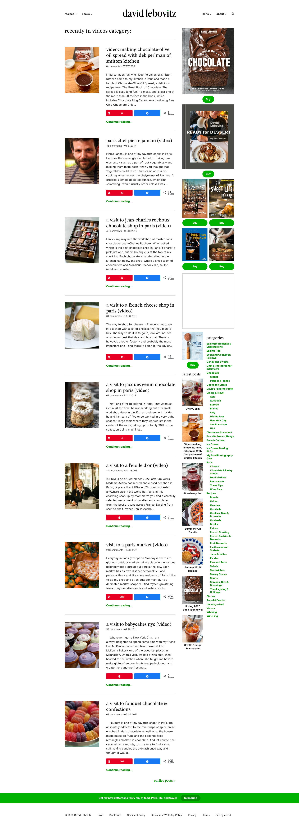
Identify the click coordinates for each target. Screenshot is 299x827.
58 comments (114, 629)
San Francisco (218, 424)
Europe (214, 404)
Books (86, 14)
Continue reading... (119, 121)
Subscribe (190, 798)
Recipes (69, 14)
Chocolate (213, 372)
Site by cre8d (223, 815)
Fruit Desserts (218, 543)
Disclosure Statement (219, 432)
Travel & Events (216, 600)
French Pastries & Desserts (220, 538)
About (220, 14)
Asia (212, 396)
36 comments (114, 145)
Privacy (192, 815)
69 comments (114, 714)
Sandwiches (217, 570)
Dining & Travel (215, 392)
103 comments (114, 470)
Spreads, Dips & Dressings (219, 584)
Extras (214, 528)
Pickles (214, 558)
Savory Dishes (218, 574)
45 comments (114, 230)
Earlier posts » (164, 780)
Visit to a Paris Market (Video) (137, 545)
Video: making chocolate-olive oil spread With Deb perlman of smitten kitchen (138, 55)
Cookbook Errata (217, 384)
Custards (215, 520)
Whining (212, 612)
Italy (212, 412)
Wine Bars (216, 489)
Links (100, 815)
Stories (211, 596)
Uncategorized (215, 604)
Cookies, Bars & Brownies (219, 515)
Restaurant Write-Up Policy (166, 815)
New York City (218, 420)
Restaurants (217, 481)
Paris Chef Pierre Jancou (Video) (139, 140)
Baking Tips (213, 350)
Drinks (214, 524)
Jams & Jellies (218, 554)
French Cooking (219, 532)
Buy (208, 99)
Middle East (217, 416)
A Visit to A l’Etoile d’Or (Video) (137, 465)
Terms (206, 815)
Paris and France (220, 380)
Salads (214, 566)
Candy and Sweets (218, 361)
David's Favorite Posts (220, 388)
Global (214, 376)
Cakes (214, 501)
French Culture (215, 440)
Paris (205, 14)
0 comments (113, 66)
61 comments (113, 316)
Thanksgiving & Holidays (219, 591)
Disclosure (115, 815)
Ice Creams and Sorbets (219, 549)
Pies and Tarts (218, 562)
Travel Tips (216, 485)
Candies (215, 505)
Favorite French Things (220, 436)
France (214, 408)
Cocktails (215, 509)
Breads (214, 497)
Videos (211, 608)
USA (212, 428)
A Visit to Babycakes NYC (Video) (138, 624)
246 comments (114, 549)
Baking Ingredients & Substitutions (219, 345)
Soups (214, 578)
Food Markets (218, 477)
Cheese (214, 466)
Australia (215, 400)
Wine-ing (212, 616)
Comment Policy (136, 815)
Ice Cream (213, 444)
